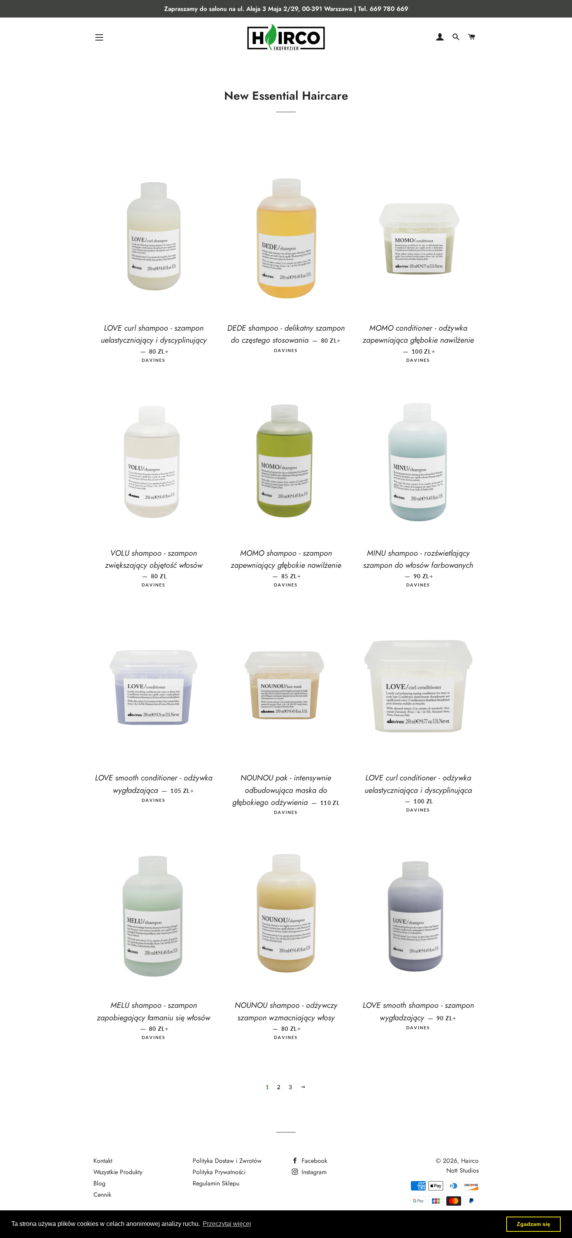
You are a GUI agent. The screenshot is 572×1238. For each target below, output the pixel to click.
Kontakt (102, 1160)
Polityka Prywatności (219, 1172)
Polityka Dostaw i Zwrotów (227, 1160)
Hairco (470, 1160)
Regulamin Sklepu (216, 1183)
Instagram (313, 1172)
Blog (99, 1183)
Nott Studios (462, 1170)
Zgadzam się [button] (533, 1224)
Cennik (102, 1194)
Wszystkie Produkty (117, 1172)
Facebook (313, 1160)
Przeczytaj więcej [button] (227, 1223)
